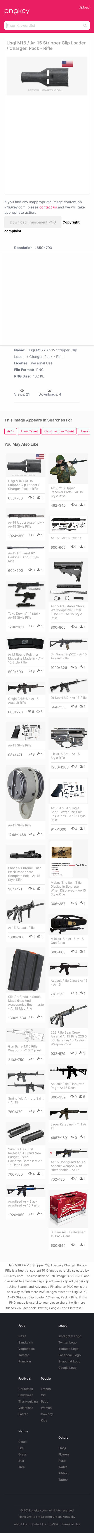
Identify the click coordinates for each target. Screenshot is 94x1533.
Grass (22, 1454)
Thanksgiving (28, 1401)
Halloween (25, 1395)
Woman (46, 1407)
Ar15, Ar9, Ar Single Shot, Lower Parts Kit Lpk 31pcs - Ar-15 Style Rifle (68, 814)
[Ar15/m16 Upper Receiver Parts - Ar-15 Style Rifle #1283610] (68, 468)
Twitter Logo (67, 1342)
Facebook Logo (69, 1355)
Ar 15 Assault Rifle (21, 927)
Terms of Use (71, 1524)
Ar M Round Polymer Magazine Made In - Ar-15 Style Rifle (25, 658)
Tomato (23, 1355)
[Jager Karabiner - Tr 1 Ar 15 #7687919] (68, 1114)
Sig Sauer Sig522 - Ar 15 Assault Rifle (69, 656)
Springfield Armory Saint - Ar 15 (26, 1100)
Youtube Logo (68, 1348)
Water (62, 1467)
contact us (48, 207)
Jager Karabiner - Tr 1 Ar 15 (68, 1126)
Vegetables (26, 1348)
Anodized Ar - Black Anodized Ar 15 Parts (23, 1203)
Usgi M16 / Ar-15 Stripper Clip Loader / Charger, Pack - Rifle (23, 485)
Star (21, 1460)
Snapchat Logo (69, 1361)
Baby (44, 1401)
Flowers (64, 1454)
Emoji (62, 1448)
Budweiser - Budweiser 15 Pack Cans (68, 1234)
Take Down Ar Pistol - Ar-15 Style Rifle (24, 615)
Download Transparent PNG (33, 222)
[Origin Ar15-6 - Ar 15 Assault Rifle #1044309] (25, 688)
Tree (21, 1467)
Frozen (46, 1389)
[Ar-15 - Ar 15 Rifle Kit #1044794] (68, 525)
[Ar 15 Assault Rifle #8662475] (25, 911)
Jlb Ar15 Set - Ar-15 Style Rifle (65, 756)
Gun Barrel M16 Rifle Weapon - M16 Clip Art (24, 1048)
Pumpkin (24, 1361)
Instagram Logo (69, 1336)
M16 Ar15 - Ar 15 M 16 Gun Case (67, 940)
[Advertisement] (47, 144)
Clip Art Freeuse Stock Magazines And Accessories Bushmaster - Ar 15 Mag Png (26, 1002)
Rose (62, 1460)
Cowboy (47, 1414)
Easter (23, 1414)
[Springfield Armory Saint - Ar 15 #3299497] (25, 1082)
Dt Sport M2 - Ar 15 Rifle (69, 697)
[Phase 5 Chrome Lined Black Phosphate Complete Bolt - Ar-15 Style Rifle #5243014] (25, 854)
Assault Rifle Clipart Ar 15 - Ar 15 (69, 982)
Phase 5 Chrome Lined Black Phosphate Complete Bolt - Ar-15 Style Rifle (25, 874)
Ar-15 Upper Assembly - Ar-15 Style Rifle (26, 524)
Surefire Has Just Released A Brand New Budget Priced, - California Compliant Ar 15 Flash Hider (25, 1157)
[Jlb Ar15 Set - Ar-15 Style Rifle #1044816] (68, 733)
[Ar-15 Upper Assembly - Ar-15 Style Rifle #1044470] (25, 513)
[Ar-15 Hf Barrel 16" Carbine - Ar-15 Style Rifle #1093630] (25, 547)
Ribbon (63, 1473)
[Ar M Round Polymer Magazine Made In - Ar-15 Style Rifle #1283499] (25, 643)
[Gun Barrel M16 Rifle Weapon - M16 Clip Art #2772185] (25, 1035)
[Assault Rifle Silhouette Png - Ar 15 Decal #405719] (68, 1072)
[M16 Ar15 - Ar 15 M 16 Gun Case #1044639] (68, 924)
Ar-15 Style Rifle (19, 745)
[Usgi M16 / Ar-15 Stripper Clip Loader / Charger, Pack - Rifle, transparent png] (47, 76)
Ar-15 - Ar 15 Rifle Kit (66, 538)
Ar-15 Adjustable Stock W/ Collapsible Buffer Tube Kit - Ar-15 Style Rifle (68, 612)
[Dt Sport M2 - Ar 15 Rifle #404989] (68, 686)
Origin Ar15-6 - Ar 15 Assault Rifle (23, 700)
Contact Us (38, 1524)
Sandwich (25, 1342)
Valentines (25, 1407)
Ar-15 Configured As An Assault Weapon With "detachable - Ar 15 (68, 1166)
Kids (44, 1420)
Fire (21, 1448)
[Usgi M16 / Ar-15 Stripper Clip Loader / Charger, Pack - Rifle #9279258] (25, 465)
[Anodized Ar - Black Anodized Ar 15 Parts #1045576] (25, 1190)
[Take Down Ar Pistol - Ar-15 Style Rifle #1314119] (25, 595)
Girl (43, 1395)
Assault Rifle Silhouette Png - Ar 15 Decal (67, 1086)
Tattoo (63, 1479)
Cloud (22, 1441)
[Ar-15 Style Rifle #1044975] (25, 793)
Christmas (25, 1389)
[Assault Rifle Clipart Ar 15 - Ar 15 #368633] (68, 969)
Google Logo (67, 1367)
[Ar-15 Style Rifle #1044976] (25, 731)
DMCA (54, 1524)
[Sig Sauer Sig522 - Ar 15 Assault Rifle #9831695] (68, 644)
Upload (84, 7)
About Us (20, 1524)
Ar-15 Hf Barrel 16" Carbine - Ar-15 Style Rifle (23, 557)
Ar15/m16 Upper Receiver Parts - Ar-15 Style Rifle (67, 492)
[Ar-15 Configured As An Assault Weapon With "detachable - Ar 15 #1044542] (68, 1153)
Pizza (22, 1336)
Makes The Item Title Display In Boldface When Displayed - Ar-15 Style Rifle (68, 888)
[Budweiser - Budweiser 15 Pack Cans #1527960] (68, 1209)
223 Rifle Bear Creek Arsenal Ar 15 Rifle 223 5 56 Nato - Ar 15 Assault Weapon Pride (69, 1038)
